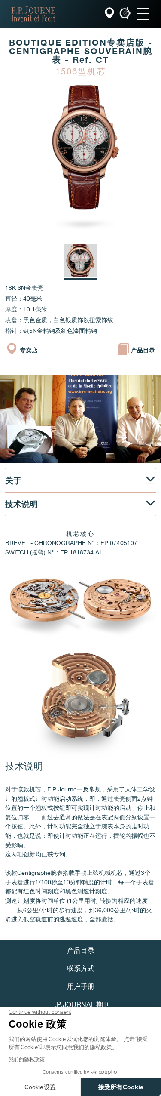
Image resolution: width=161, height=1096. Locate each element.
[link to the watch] (124, 14)
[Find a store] (110, 14)
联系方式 (80, 969)
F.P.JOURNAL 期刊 (80, 1005)
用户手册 (80, 987)
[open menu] (143, 14)
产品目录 (80, 951)
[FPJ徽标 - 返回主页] (33, 13)
